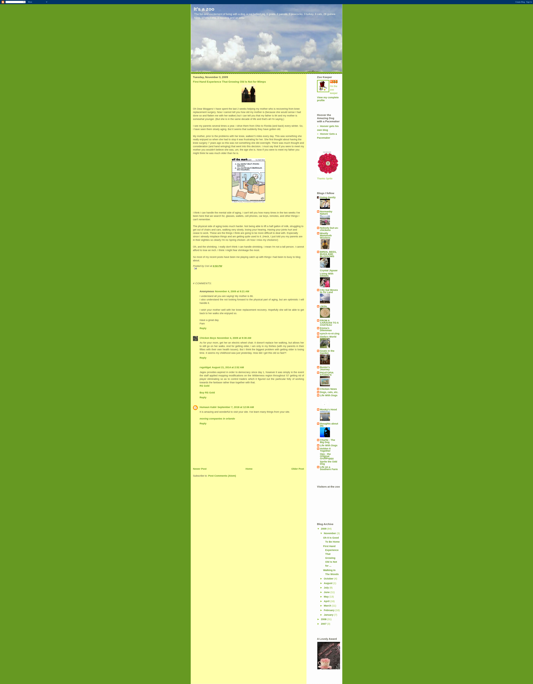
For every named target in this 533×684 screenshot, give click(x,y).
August (328, 583)
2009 (324, 528)
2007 (324, 623)
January (329, 614)
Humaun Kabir (208, 407)
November (330, 533)
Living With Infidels (326, 274)
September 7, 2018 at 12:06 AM (236, 407)
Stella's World (328, 336)
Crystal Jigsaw (328, 270)
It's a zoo (204, 9)
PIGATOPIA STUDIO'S (326, 373)
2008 (324, 619)
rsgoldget (205, 367)
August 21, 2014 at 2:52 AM (228, 367)
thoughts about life (329, 424)
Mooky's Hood (328, 409)
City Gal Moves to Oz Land (329, 291)
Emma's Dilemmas (326, 329)
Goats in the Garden (327, 351)
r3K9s (323, 306)
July (327, 587)
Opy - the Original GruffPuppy (327, 456)
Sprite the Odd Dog (328, 462)
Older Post (297, 468)
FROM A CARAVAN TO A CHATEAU (329, 322)
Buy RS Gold (207, 392)
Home (249, 468)
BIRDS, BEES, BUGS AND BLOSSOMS (328, 254)
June (327, 592)
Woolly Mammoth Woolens (326, 235)
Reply (203, 328)
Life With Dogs (328, 395)
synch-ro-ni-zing (329, 333)
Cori (335, 81)
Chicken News (328, 389)
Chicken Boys (208, 338)
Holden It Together (325, 449)
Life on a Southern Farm (329, 468)
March (328, 605)
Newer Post (200, 468)
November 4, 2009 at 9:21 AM (232, 291)
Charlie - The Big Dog (327, 441)
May (326, 596)
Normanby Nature (326, 212)
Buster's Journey (325, 368)
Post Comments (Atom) (222, 475)
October (329, 578)
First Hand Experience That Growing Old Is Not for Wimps (229, 81)
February (329, 610)
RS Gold (204, 385)
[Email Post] (248, 268)
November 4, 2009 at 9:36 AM (234, 338)
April (327, 601)
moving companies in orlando (217, 418)
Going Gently (328, 197)
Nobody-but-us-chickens (329, 229)
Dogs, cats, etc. (329, 392)
